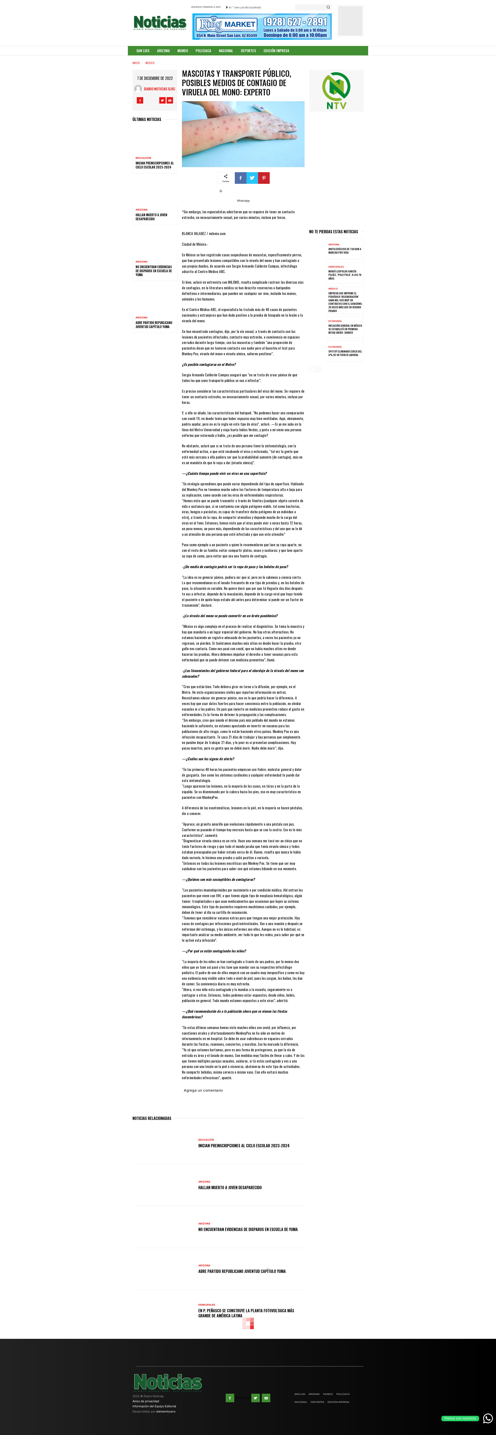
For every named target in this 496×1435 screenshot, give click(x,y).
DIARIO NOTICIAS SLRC (159, 88)
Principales (206, 1305)
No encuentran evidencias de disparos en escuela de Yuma (154, 270)
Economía (335, 321)
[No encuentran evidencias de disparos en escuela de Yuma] (155, 243)
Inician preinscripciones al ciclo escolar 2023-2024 (155, 165)
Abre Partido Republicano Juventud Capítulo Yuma (154, 324)
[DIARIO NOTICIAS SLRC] (139, 89)
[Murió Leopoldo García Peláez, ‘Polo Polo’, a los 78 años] (317, 272)
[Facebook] (140, 100)
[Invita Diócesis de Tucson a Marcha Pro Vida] (317, 248)
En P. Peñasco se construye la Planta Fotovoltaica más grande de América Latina (246, 1313)
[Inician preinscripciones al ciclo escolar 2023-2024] (155, 139)
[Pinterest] (264, 178)
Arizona (141, 210)
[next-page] (317, 369)
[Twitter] (162, 100)
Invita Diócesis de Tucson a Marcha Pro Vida (344, 250)
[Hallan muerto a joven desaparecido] (155, 191)
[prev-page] (311, 369)
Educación (143, 158)
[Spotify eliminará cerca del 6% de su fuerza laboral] (317, 351)
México (150, 63)
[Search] (328, 7)
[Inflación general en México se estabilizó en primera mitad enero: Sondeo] (317, 327)
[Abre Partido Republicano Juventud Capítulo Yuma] (155, 299)
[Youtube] (170, 100)
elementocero (166, 1411)
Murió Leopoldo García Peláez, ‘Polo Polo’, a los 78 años (344, 274)
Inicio (136, 63)
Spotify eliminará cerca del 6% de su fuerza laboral (345, 353)
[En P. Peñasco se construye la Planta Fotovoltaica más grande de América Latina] (164, 1311)
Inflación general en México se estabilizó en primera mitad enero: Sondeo (345, 328)
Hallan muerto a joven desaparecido (151, 217)
